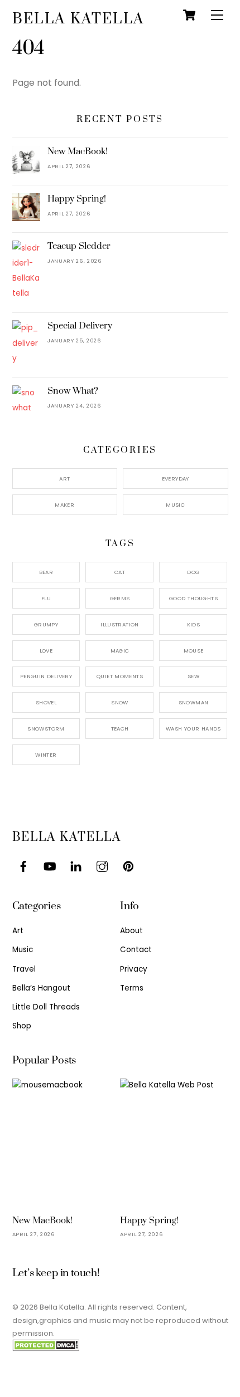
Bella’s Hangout (41, 988)
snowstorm (45, 728)
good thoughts (193, 598)
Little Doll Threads (46, 1007)
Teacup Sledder (79, 246)
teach (120, 728)
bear (46, 572)
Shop (21, 1026)
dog (193, 572)
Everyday (175, 478)
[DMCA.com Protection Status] (45, 1349)
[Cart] (189, 15)
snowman (194, 702)
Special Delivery (79, 325)
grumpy (46, 624)
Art (64, 478)
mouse (194, 650)
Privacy (133, 969)
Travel (24, 969)
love (46, 650)
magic (120, 650)
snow (119, 702)
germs (120, 598)
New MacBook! (77, 151)
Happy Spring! (76, 198)
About (131, 930)
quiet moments (120, 676)
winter (45, 754)
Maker (64, 504)
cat (119, 572)
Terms (131, 988)
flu (46, 598)
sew (193, 676)
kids (193, 624)
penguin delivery (46, 676)
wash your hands (193, 728)
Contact (136, 949)
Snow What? (72, 390)
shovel (46, 702)
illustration (119, 624)
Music (175, 504)
